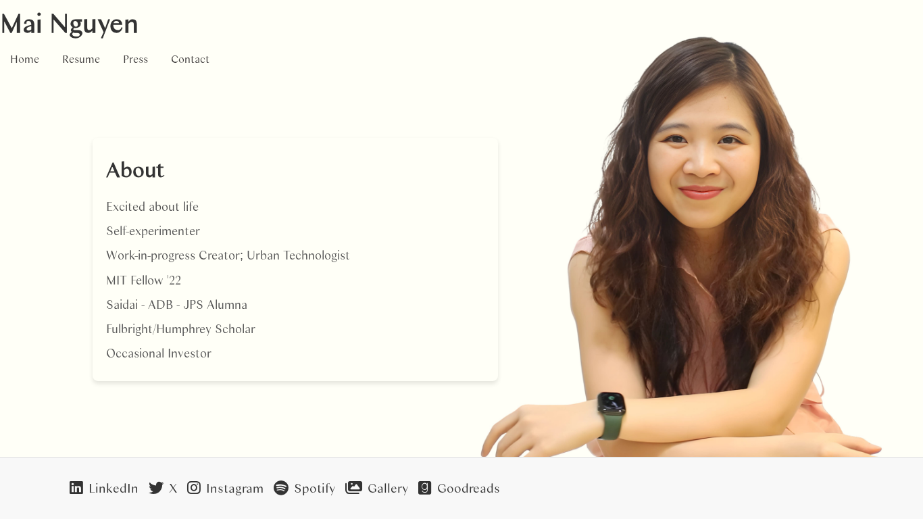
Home (24, 58)
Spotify (314, 487)
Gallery (388, 487)
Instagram (235, 487)
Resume (81, 58)
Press (135, 58)
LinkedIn (114, 487)
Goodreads (468, 487)
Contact (190, 58)
